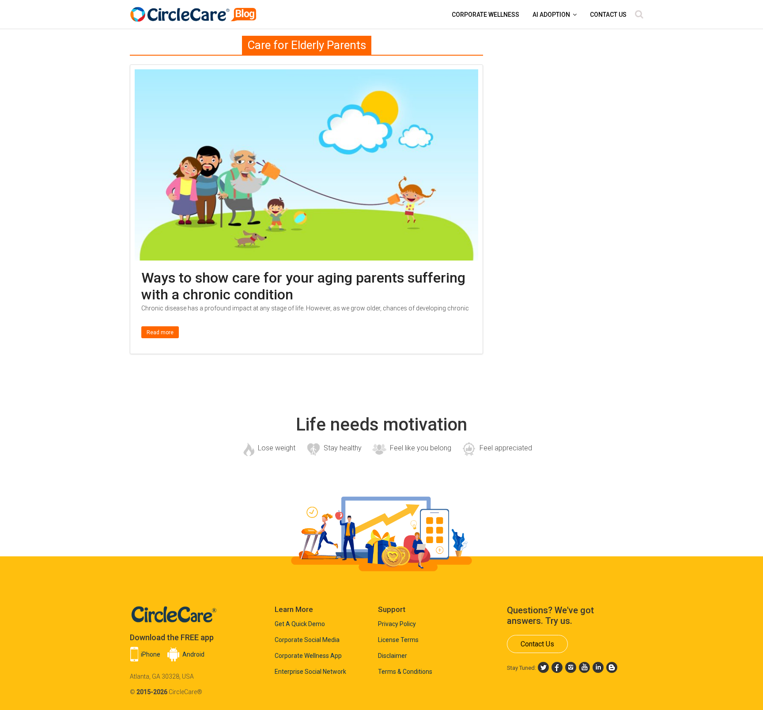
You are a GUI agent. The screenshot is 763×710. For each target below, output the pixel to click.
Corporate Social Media (307, 639)
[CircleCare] (195, 10)
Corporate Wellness (485, 14)
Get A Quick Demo (300, 623)
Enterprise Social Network (310, 671)
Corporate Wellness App (308, 655)
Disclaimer (392, 655)
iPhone (150, 654)
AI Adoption (551, 14)
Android (193, 654)
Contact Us (608, 14)
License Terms (398, 639)
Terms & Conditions (405, 671)
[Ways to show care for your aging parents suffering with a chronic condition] (306, 75)
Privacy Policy (397, 623)
